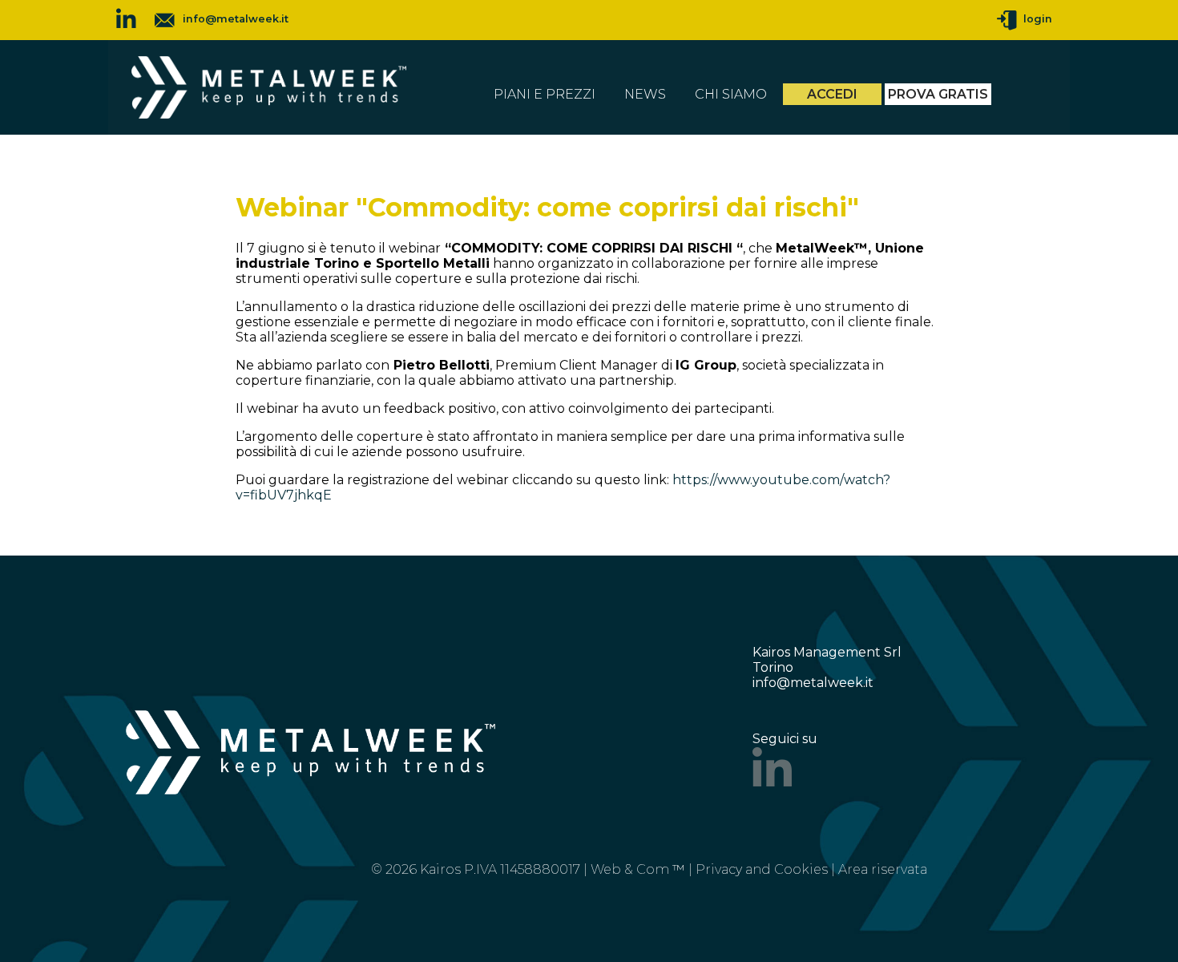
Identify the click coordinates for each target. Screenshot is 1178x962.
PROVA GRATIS (938, 94)
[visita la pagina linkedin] (126, 20)
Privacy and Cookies (762, 869)
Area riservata (882, 869)
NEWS (645, 94)
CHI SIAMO (731, 94)
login (1034, 19)
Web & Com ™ (638, 869)
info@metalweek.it (235, 19)
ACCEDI (832, 94)
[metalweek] (268, 114)
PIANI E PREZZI (544, 94)
